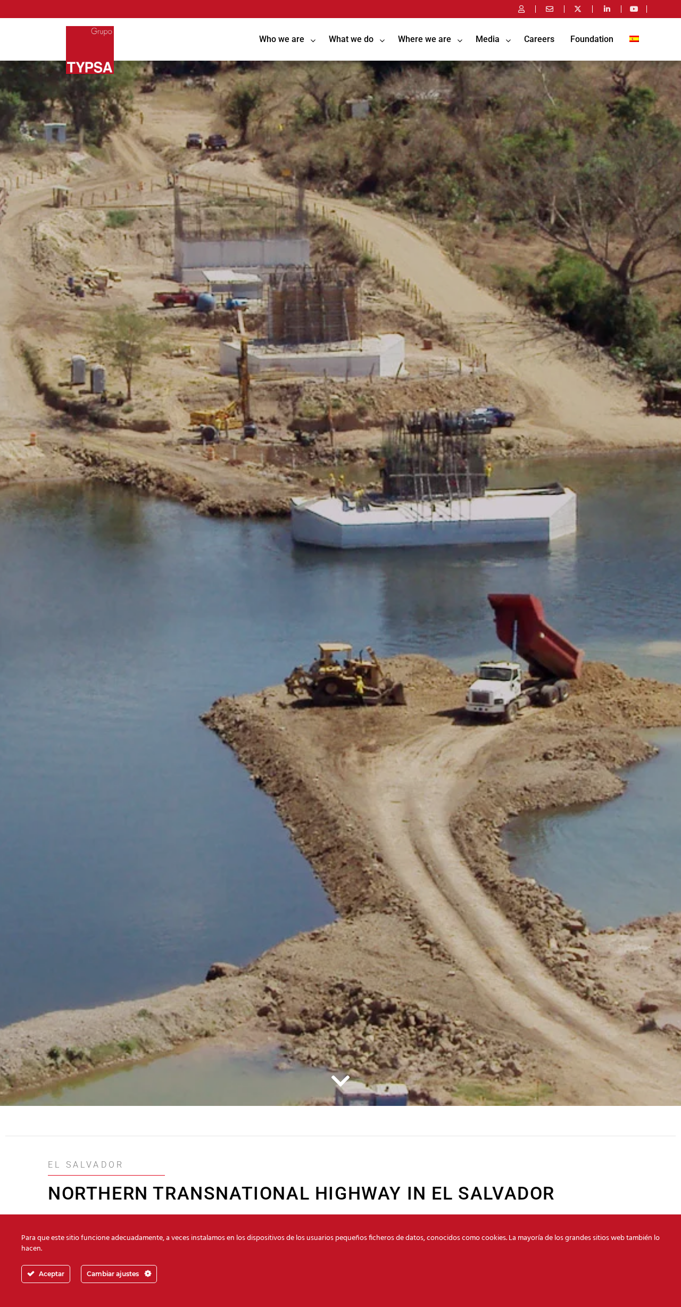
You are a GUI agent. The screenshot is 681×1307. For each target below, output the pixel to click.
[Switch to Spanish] (634, 39)
